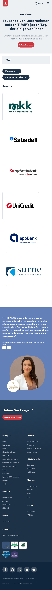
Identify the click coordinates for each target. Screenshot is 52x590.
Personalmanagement (10, 459)
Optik (4, 484)
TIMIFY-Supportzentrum (10, 535)
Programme (31, 511)
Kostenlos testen (33, 441)
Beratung (5, 480)
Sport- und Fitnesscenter (11, 477)
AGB (14, 583)
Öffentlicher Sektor (9, 466)
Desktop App (31, 465)
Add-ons (5, 501)
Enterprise (6, 445)
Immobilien (6, 455)
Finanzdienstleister (9, 452)
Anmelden (30, 445)
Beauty (4, 470)
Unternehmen (32, 486)
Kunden (29, 493)
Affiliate (30, 515)
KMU (4, 441)
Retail (4, 448)
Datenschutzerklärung (26, 583)
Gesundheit (6, 473)
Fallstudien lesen (26, 45)
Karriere (30, 490)
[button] (4, 347)
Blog (28, 497)
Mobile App (31, 472)
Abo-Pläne (6, 521)
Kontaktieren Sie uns (12, 417)
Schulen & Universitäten (10, 463)
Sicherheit (5, 508)
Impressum (6, 583)
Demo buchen (32, 452)
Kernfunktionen (7, 497)
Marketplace (6, 504)
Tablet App (31, 468)
